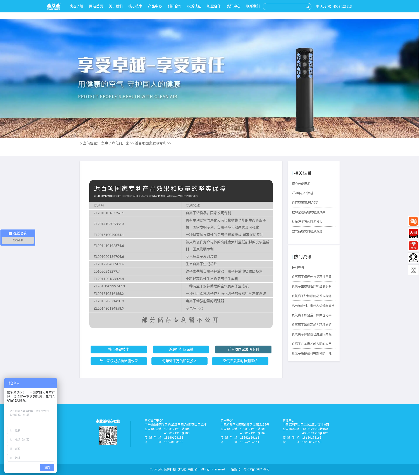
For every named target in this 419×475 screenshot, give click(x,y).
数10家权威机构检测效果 (119, 361)
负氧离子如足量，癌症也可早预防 (313, 315)
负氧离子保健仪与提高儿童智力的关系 (313, 276)
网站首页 (96, 6)
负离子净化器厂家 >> (118, 143)
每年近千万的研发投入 (179, 361)
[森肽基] (54, 6)
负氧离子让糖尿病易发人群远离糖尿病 (313, 296)
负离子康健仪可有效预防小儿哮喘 (313, 353)
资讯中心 (233, 6)
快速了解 (76, 6)
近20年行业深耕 (181, 349)
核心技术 (135, 6)
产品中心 (155, 6)
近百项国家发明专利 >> (153, 143)
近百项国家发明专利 (243, 349)
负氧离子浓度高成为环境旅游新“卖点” (313, 324)
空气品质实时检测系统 (240, 361)
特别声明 (298, 267)
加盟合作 (214, 6)
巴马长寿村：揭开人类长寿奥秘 (313, 305)
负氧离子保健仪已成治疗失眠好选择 (313, 334)
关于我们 (116, 6)
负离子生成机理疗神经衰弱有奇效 (313, 286)
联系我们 (253, 6)
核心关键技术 (118, 349)
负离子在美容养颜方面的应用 (311, 344)
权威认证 (194, 6)
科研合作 (175, 6)
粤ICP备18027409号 (256, 469)
